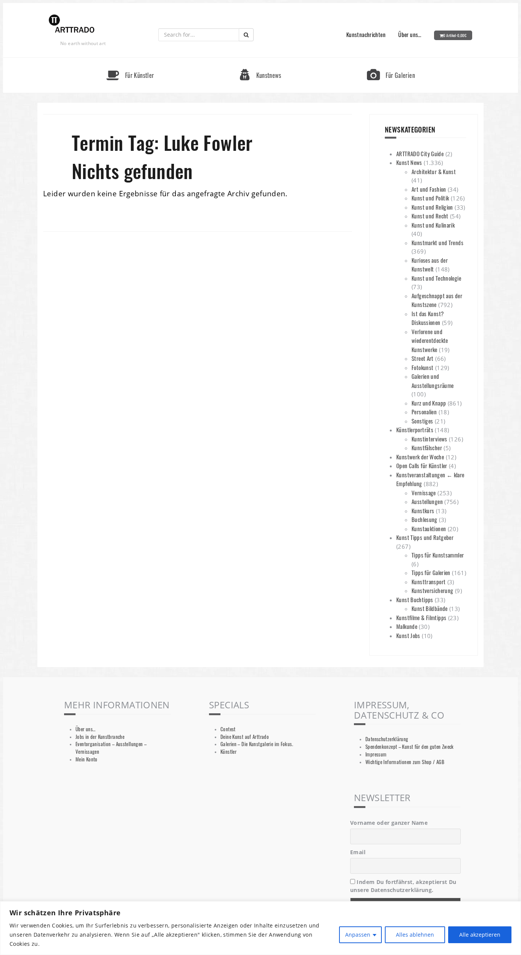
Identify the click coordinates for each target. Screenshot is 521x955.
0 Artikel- (454, 35)
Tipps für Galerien (431, 572)
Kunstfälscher (427, 447)
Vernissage (424, 492)
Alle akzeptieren (479, 934)
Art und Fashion (429, 189)
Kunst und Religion (432, 207)
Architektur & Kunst (434, 171)
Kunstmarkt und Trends (437, 242)
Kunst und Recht (430, 216)
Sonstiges (422, 421)
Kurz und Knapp (429, 403)
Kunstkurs (423, 510)
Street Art (423, 358)
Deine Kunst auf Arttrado (244, 736)
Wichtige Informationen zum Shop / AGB (404, 762)
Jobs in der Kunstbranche (100, 736)
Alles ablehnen (415, 934)
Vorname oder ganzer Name (389, 822)
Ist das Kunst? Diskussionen (428, 318)
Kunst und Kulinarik (433, 225)
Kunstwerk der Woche (420, 456)
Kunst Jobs (408, 635)
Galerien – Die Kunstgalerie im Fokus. (256, 744)
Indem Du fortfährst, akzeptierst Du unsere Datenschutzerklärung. (403, 886)
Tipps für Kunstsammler (438, 555)
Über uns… (409, 34)
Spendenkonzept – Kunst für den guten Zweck (409, 746)
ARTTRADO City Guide (420, 153)
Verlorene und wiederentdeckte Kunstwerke (430, 340)
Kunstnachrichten (366, 34)
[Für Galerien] (391, 61)
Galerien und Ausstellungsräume (432, 380)
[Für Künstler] (130, 61)
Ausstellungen (427, 501)
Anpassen (357, 934)
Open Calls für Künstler (421, 465)
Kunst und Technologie (436, 278)
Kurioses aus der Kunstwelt (430, 264)
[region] (260, 928)
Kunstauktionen (429, 528)
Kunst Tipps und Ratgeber (424, 537)
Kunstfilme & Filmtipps (421, 617)
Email (357, 852)
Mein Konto (87, 759)
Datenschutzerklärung (386, 739)
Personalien (424, 411)
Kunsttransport (428, 581)
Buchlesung (424, 519)
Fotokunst (422, 367)
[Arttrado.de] (72, 24)
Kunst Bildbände (430, 608)
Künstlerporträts (414, 429)
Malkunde (406, 626)
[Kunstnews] (260, 61)
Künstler (228, 751)
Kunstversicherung (432, 590)
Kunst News (409, 162)
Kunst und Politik (430, 198)
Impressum (375, 754)
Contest (228, 729)
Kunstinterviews (429, 439)
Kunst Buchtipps (414, 599)
